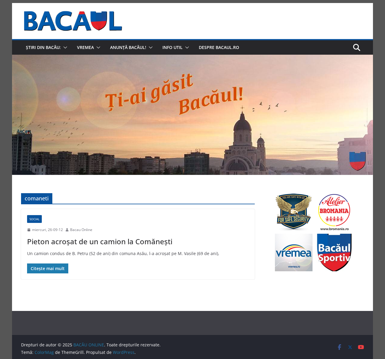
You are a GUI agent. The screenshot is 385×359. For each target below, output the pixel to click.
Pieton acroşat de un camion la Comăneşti (99, 241)
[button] (64, 47)
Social (34, 219)
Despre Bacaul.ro (219, 47)
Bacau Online (81, 229)
